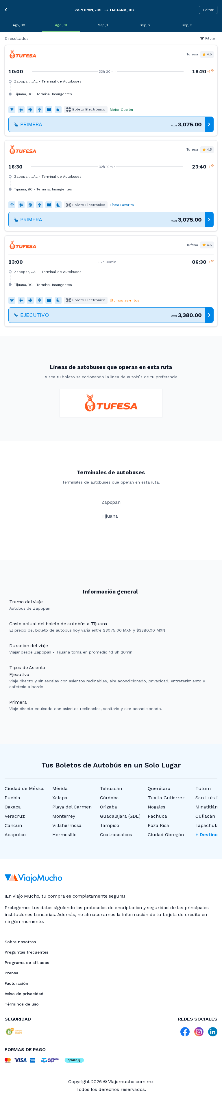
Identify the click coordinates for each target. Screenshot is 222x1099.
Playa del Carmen (72, 807)
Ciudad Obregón (166, 834)
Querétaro (159, 788)
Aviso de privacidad (24, 993)
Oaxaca (13, 807)
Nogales (156, 807)
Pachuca (157, 816)
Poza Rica (158, 825)
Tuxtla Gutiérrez (166, 797)
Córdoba (109, 797)
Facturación (16, 983)
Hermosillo (64, 834)
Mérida (60, 788)
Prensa (11, 973)
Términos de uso (22, 1004)
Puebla (12, 797)
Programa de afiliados (27, 962)
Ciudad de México (25, 788)
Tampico (109, 825)
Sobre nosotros (20, 941)
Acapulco (15, 834)
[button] (111, 90)
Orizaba (108, 807)
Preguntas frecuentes (26, 952)
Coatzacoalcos (116, 834)
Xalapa (59, 797)
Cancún (13, 825)
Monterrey (63, 816)
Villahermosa (67, 825)
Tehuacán (111, 788)
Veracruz (15, 816)
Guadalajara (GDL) (120, 816)
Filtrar (210, 38)
